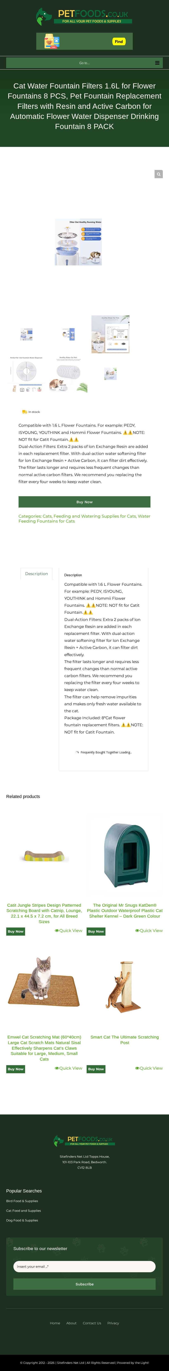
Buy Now (84, 502)
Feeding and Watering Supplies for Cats (95, 516)
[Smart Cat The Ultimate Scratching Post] (125, 987)
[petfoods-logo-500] (84, 1135)
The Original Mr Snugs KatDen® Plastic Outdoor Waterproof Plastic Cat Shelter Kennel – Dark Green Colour (125, 910)
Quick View (70, 930)
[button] (159, 174)
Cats (47, 516)
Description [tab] (36, 573)
